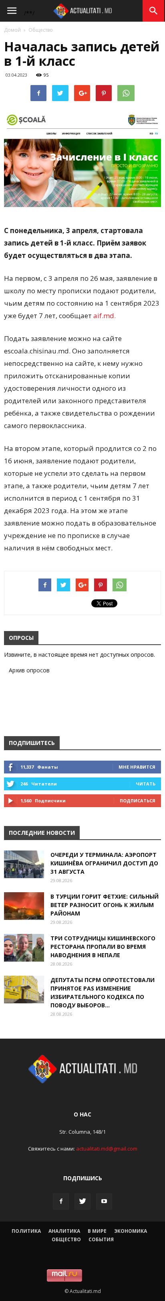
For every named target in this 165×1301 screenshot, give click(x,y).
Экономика (130, 1231)
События (101, 1239)
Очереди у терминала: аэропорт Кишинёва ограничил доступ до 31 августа (104, 863)
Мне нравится (137, 767)
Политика (26, 1231)
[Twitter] (82, 1201)
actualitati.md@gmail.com (106, 1148)
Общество (40, 29)
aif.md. (104, 315)
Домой (12, 29)
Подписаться (137, 801)
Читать (145, 784)
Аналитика (64, 1231)
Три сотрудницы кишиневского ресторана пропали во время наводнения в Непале (102, 946)
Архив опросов (29, 670)
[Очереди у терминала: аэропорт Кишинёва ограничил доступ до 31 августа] (24, 864)
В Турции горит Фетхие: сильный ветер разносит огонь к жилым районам (104, 905)
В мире (97, 1231)
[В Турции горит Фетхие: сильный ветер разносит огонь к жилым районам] (24, 906)
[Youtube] (104, 1201)
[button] (154, 11)
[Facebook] (61, 1201)
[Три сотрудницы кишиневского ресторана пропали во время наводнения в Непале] (24, 948)
